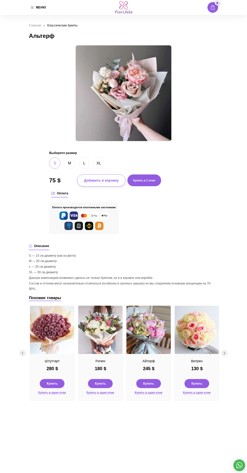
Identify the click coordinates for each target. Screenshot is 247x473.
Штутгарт (52, 361)
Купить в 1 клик (144, 180)
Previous (22, 353)
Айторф (148, 361)
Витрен (197, 361)
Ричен (100, 361)
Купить (52, 383)
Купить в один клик (52, 392)
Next (224, 353)
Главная (35, 25)
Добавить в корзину (101, 180)
